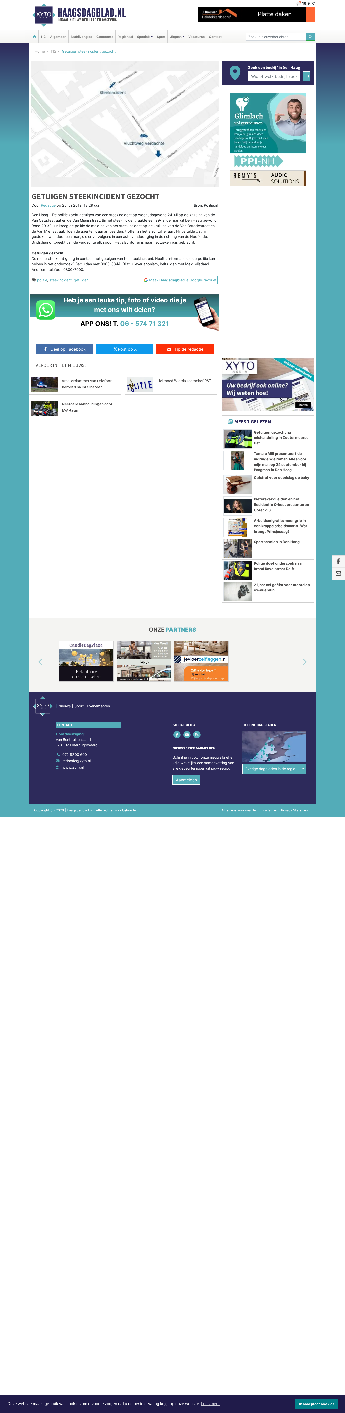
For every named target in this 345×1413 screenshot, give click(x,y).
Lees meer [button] (210, 1404)
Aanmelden (186, 779)
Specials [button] (143, 37)
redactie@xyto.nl (76, 761)
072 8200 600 (74, 754)
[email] (338, 574)
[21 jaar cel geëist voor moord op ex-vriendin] (237, 591)
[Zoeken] (310, 37)
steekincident (60, 280)
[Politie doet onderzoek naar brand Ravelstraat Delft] (237, 570)
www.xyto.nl (73, 767)
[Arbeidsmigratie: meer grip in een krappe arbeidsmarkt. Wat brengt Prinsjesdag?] (237, 527)
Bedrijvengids (81, 37)
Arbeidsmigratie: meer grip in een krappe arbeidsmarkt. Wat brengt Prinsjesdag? (280, 526)
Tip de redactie (188, 349)
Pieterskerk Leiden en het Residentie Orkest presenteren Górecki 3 (281, 504)
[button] (35, 662)
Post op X (127, 349)
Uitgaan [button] (176, 37)
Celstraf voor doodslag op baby (281, 477)
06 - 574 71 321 (144, 323)
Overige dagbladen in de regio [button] (270, 769)
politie (42, 280)
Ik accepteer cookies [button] (316, 1404)
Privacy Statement (295, 810)
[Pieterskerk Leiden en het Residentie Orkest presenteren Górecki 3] (237, 506)
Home (40, 51)
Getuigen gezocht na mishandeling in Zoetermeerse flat (281, 437)
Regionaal (125, 37)
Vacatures (196, 37)
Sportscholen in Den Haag (277, 542)
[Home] (34, 36)
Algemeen (58, 37)
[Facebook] (177, 734)
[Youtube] (187, 734)
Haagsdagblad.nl (92, 12)
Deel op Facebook (68, 349)
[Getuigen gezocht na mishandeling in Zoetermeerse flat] (237, 439)
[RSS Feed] (197, 734)
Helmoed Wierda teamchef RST (184, 380)
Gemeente (104, 37)
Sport (161, 37)
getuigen (81, 280)
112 (43, 37)
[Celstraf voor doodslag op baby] (237, 484)
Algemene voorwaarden (239, 810)
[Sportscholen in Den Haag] (237, 548)
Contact (215, 37)
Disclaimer (269, 810)
